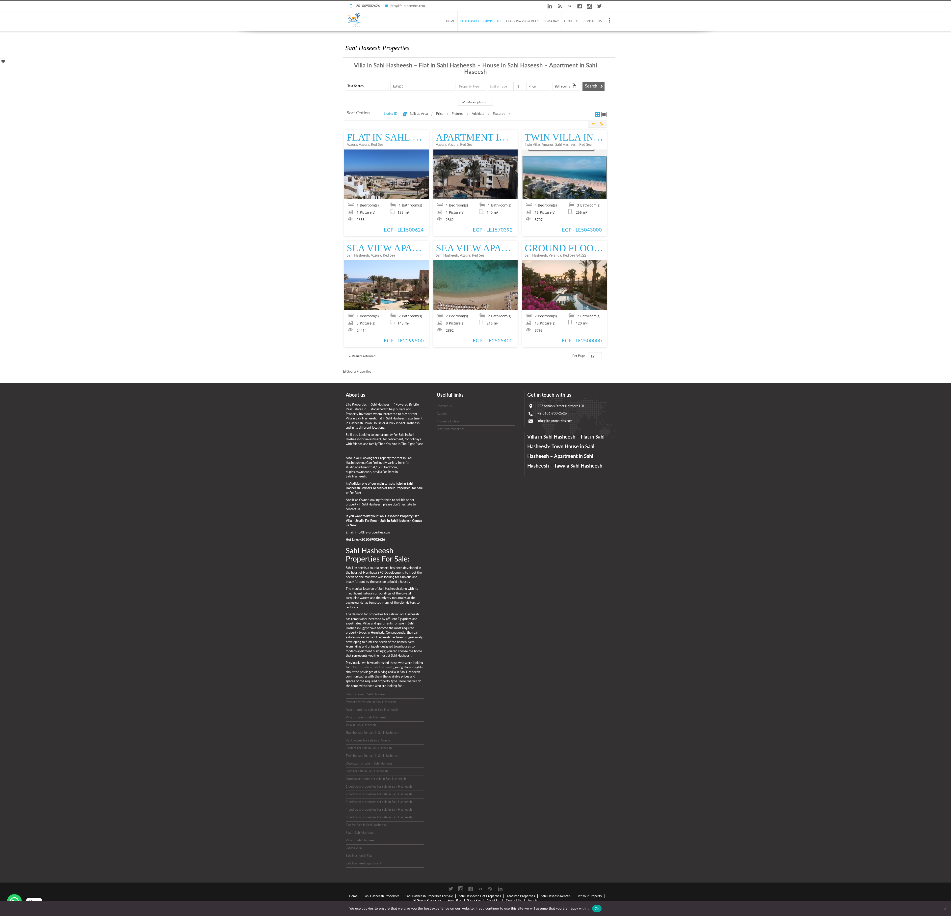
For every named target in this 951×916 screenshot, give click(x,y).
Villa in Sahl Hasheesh (361, 725)
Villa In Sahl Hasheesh (361, 840)
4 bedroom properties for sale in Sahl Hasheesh (379, 809)
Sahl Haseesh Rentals (556, 896)
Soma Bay (551, 21)
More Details (386, 174)
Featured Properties (451, 429)
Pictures (457, 114)
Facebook (579, 6)
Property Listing (448, 421)
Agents (442, 413)
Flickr (569, 6)
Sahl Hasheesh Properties (480, 21)
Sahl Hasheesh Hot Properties (480, 896)
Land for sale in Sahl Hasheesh (367, 771)
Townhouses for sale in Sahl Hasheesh (372, 733)
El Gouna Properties (522, 21)
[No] (944, 908)
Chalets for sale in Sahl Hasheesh (369, 748)
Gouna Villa (354, 848)
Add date (478, 114)
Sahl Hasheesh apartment (363, 863)
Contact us (444, 406)
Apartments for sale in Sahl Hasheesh (372, 709)
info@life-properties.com (407, 6)
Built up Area (419, 114)
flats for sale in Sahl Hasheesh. (367, 694)
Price (439, 114)
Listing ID (390, 114)
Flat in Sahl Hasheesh (360, 832)
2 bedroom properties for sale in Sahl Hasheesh (379, 794)
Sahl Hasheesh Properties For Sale (429, 896)
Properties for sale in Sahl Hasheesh (371, 702)
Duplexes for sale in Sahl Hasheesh (370, 763)
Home (450, 21)
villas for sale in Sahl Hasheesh (372, 667)
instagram (589, 6)
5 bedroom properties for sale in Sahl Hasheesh (379, 817)
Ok (597, 908)
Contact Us (592, 21)
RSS (559, 6)
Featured (499, 114)
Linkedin (550, 6)
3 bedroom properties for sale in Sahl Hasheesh (379, 802)
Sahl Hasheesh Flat (359, 855)
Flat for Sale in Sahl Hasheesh (366, 825)
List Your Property (589, 896)
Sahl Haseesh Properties (377, 48)
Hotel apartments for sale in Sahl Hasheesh (376, 779)
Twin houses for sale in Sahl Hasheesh (372, 756)
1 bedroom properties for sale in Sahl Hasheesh (379, 786)
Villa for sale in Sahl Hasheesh (366, 717)
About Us (571, 21)
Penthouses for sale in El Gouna (368, 740)
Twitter (599, 6)
